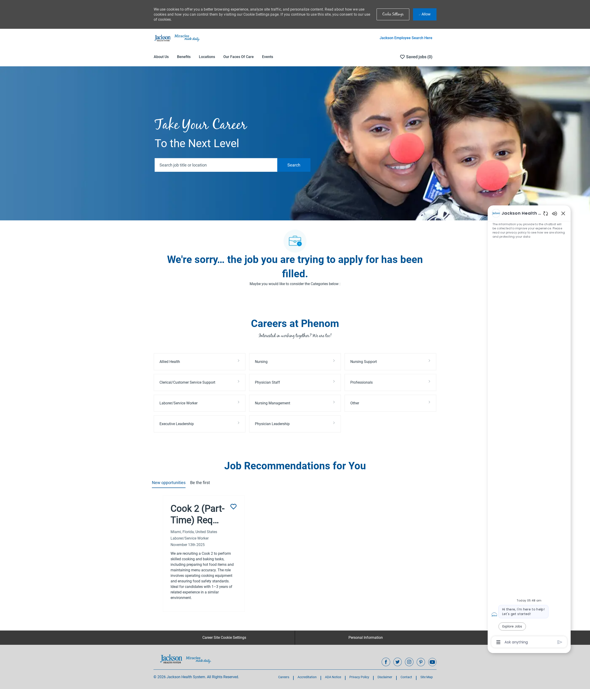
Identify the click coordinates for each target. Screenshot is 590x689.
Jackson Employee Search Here (406, 38)
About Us (161, 57)
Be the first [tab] (200, 482)
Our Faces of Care (238, 57)
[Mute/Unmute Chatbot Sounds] (554, 213)
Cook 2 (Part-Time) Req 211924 (197, 514)
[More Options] (498, 642)
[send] (560, 642)
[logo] (185, 658)
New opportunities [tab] (169, 482)
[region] (529, 427)
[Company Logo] (177, 38)
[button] (393, 14)
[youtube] (432, 662)
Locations (207, 57)
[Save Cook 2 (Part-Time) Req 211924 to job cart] (233, 506)
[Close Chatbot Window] (563, 213)
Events (267, 57)
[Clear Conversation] (545, 213)
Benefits (184, 57)
